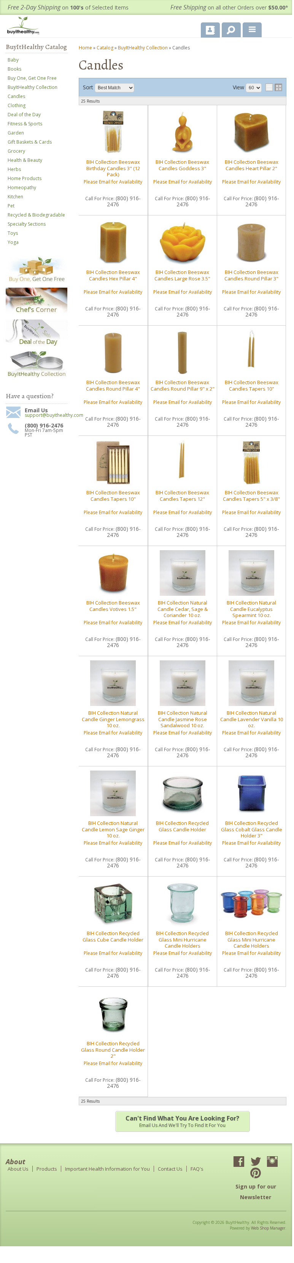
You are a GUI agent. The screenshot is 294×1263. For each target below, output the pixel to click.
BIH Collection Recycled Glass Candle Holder (182, 826)
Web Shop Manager (268, 1228)
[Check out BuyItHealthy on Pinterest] (255, 1174)
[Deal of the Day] (36, 345)
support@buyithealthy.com (46, 415)
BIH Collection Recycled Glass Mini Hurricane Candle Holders (182, 939)
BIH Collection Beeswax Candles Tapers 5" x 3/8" (251, 495)
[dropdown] (252, 30)
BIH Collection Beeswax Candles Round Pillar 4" (113, 385)
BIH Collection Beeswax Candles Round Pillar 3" (251, 275)
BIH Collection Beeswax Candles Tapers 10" (251, 385)
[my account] (210, 30)
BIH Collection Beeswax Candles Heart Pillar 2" (251, 164)
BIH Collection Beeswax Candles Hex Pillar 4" (113, 275)
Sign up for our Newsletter (255, 1192)
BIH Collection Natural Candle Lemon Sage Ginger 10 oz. (113, 829)
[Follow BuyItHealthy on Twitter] (255, 1162)
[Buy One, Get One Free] (36, 281)
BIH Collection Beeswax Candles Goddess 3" (182, 164)
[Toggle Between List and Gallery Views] (273, 87)
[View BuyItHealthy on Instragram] (272, 1162)
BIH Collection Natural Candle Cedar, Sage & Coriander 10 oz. (182, 609)
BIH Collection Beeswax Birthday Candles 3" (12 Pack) (113, 168)
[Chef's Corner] (36, 313)
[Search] (228, 28)
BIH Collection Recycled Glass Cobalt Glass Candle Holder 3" (251, 829)
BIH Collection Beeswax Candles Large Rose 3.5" (182, 275)
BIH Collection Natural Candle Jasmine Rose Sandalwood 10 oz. (182, 719)
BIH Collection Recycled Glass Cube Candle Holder (113, 936)
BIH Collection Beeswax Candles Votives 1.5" (113, 605)
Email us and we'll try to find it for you (182, 1121)
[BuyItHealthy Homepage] (24, 26)
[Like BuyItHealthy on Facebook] (239, 1162)
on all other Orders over (229, 7)
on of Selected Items (68, 7)
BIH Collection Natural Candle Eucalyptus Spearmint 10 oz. (251, 609)
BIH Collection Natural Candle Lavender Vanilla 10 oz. (251, 719)
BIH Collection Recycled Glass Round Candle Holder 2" (113, 1049)
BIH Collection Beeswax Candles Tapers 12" (182, 495)
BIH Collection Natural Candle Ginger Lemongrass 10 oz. (113, 719)
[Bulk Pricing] (36, 377)
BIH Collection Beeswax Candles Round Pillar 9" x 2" (183, 385)
